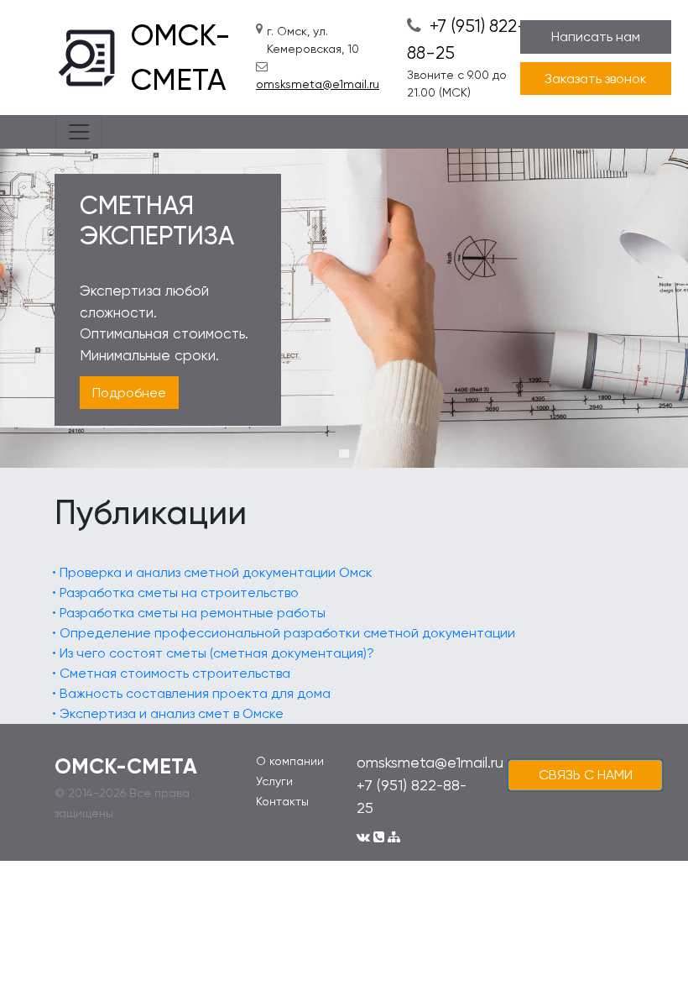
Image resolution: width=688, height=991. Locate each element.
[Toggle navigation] (78, 132)
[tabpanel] (344, 308)
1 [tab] (344, 453)
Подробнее (129, 393)
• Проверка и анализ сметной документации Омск (212, 572)
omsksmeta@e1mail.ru (317, 84)
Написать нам (595, 37)
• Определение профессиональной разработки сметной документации (283, 633)
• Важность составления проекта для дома (191, 693)
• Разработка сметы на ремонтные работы (189, 613)
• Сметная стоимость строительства (171, 673)
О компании (290, 761)
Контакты (282, 801)
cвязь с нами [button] (586, 775)
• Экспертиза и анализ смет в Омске (168, 713)
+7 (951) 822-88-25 (467, 39)
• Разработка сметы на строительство (175, 592)
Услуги (274, 781)
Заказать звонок (596, 79)
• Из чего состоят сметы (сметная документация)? (213, 653)
